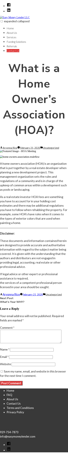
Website (5, 364)
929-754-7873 (9, 432)
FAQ (9, 395)
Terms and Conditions (20, 408)
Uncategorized (51, 147)
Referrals (12, 46)
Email (4, 357)
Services (11, 37)
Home (10, 28)
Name (4, 349)
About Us (12, 32)
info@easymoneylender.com (17, 436)
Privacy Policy (15, 412)
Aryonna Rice (10, 147)
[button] (2, 21)
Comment (7, 327)
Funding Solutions (16, 41)
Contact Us (13, 50)
